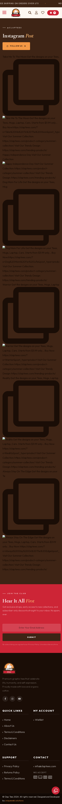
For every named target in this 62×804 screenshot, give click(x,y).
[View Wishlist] (43, 13)
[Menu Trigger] (4, 12)
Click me (56, 790)
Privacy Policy (11, 766)
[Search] (30, 13)
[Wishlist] (43, 13)
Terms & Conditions (14, 732)
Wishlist (39, 719)
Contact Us (10, 744)
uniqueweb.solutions (14, 800)
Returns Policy (12, 772)
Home (7, 719)
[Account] (36, 13)
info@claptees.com (45, 766)
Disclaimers (10, 738)
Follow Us (16, 46)
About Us (9, 725)
